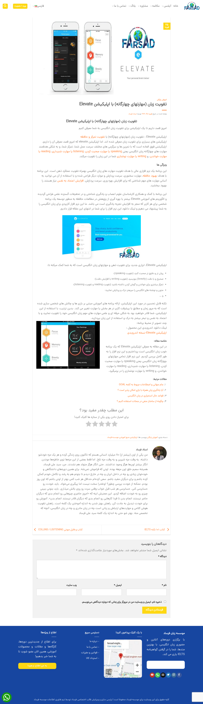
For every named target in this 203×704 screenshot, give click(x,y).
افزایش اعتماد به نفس (70, 181)
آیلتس (167, 6)
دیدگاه (162, 556)
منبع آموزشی (124, 437)
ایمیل (117, 585)
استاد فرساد (132, 114)
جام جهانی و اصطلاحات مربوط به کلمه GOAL (141, 385)
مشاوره (144, 6)
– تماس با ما (93, 647)
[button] (20, 6)
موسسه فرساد (112, 437)
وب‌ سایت (71, 585)
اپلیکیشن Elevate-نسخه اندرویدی (147, 333)
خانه (175, 6)
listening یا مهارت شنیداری (68, 152)
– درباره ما (94, 641)
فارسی (40, 6)
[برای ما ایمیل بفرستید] (162, 675)
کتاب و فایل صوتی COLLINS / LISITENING (60, 530)
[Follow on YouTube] (152, 675)
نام (164, 585)
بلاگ (133, 6)
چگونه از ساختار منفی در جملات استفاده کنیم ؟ (140, 401)
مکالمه (156, 6)
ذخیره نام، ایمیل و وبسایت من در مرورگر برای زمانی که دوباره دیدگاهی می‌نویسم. (122, 602)
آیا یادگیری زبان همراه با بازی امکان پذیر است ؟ (140, 390)
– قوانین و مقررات (90, 653)
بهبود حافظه (150, 176)
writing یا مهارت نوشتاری (131, 156)
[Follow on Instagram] (173, 675)
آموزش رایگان (162, 99)
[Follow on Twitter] (168, 675)
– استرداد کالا (92, 658)
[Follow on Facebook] (179, 675)
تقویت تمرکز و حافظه (92, 137)
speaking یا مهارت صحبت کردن (103, 152)
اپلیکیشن (134, 437)
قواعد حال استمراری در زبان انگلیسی (145, 396)
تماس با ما (120, 6)
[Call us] (157, 675)
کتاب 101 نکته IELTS (154, 530)
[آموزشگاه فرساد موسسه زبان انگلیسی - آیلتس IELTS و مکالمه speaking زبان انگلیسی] (192, 6)
